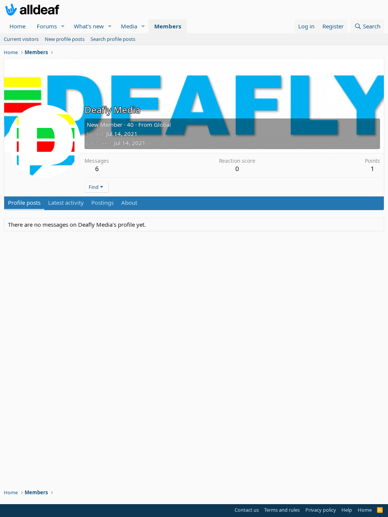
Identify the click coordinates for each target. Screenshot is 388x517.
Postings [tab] (102, 202)
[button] (63, 26)
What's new (89, 26)
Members (167, 26)
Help (346, 509)
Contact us (247, 509)
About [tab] (129, 202)
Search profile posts (113, 39)
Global (162, 124)
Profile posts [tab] (24, 202)
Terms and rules (282, 509)
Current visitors (21, 39)
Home (17, 26)
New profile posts (64, 39)
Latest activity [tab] (66, 202)
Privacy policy (320, 509)
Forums (47, 26)
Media (129, 26)
